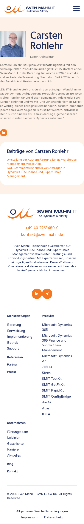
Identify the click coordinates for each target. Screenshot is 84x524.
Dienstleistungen (18, 316)
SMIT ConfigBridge (56, 396)
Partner (12, 364)
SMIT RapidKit (53, 390)
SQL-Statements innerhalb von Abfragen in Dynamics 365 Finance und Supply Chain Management (36, 172)
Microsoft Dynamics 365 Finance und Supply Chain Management (57, 343)
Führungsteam (17, 432)
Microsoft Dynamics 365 (57, 327)
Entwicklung (16, 331)
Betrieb (12, 343)
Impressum (29, 517)
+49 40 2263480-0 (42, 228)
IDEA (46, 414)
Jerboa (47, 367)
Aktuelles (14, 455)
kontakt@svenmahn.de (42, 234)
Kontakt (12, 471)
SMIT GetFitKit (53, 385)
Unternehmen (16, 423)
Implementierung (19, 337)
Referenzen (15, 357)
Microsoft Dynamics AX (57, 358)
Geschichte (15, 444)
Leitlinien (13, 438)
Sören (46, 373)
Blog (10, 464)
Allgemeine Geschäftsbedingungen (42, 511)
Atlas (46, 408)
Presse (12, 372)
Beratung (14, 325)
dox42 (46, 402)
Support (13, 348)
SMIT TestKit (52, 379)
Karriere (13, 449)
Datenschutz (53, 517)
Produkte (48, 316)
